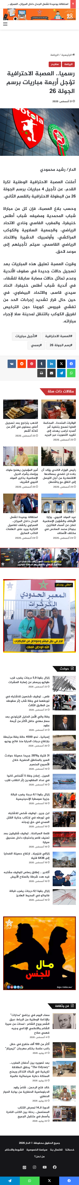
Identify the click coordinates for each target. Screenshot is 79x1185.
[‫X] (61, 364)
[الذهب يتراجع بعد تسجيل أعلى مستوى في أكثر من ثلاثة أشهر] (20, 409)
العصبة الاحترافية (57, 336)
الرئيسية (66, 55)
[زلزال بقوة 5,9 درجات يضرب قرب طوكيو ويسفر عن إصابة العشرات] (64, 684)
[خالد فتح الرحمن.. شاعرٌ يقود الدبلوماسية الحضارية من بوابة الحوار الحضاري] (64, 1093)
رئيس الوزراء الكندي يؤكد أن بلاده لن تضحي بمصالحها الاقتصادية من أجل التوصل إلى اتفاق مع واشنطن (58, 476)
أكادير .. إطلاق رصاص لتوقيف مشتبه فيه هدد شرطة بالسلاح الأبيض (27, 874)
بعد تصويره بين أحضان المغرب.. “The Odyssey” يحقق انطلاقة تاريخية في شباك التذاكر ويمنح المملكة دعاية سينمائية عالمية (29, 1070)
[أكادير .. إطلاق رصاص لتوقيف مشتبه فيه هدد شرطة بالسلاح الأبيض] (64, 878)
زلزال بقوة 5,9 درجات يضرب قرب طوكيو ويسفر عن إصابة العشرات (29, 680)
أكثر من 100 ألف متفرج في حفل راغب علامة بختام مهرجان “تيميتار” (27, 1046)
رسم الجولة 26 (60, 345)
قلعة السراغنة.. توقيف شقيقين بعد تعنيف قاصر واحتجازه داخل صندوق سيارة (26, 838)
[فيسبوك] (71, 364)
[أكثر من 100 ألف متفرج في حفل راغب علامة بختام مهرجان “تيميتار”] (64, 1050)
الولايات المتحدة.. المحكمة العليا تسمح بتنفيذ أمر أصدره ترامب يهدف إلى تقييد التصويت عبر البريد (59, 429)
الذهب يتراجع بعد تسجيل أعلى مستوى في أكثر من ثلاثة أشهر (21, 427)
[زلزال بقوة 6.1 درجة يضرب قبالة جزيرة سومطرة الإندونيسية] (64, 800)
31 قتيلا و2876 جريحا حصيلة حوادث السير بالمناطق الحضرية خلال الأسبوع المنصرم (27, 760)
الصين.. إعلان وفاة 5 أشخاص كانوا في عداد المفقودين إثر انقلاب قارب (27, 778)
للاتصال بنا (56, 1150)
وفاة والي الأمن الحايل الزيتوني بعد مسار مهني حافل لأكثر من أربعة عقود (27, 721)
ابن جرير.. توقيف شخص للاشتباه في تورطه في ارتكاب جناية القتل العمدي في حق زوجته (28, 818)
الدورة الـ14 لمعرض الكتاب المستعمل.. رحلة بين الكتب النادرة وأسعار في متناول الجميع (28, 1112)
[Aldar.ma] (39, 14)
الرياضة (54, 55)
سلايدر (55, 64)
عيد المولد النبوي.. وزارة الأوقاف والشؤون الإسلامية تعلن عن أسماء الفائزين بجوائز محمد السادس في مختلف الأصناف (59, 525)
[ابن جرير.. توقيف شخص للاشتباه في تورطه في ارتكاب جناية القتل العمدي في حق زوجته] (64, 819)
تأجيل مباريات (25, 336)
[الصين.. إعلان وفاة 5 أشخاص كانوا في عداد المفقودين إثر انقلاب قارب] (64, 782)
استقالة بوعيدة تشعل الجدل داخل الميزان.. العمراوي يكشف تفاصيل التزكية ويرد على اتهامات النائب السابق (22, 525)
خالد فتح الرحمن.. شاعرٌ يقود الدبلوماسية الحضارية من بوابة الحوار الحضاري (26, 1092)
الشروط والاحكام (14, 1150)
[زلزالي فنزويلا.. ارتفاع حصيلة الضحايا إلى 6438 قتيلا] (64, 859)
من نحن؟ (39, 1156)
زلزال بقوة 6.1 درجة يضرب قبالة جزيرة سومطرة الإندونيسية (30, 796)
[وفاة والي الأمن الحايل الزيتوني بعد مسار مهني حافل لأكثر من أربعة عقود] (64, 723)
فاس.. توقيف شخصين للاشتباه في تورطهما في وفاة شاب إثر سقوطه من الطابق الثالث (27, 701)
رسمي (35, 345)
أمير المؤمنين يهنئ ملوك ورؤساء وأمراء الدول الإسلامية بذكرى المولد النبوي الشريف (22, 476)
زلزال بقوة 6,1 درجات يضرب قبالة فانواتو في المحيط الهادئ (29, 893)
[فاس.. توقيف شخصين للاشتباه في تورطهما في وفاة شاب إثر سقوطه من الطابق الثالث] (64, 702)
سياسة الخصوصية (36, 1150)
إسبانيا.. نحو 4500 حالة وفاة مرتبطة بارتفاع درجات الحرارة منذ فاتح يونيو (26, 739)
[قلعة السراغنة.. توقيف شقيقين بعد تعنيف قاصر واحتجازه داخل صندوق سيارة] (64, 839)
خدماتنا (69, 1150)
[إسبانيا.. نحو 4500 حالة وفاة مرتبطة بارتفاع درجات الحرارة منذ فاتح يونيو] (64, 743)
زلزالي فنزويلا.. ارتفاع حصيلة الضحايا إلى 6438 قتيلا (27, 856)
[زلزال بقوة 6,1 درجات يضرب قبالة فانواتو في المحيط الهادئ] (64, 897)
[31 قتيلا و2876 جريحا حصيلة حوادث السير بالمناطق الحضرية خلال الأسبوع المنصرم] (64, 761)
